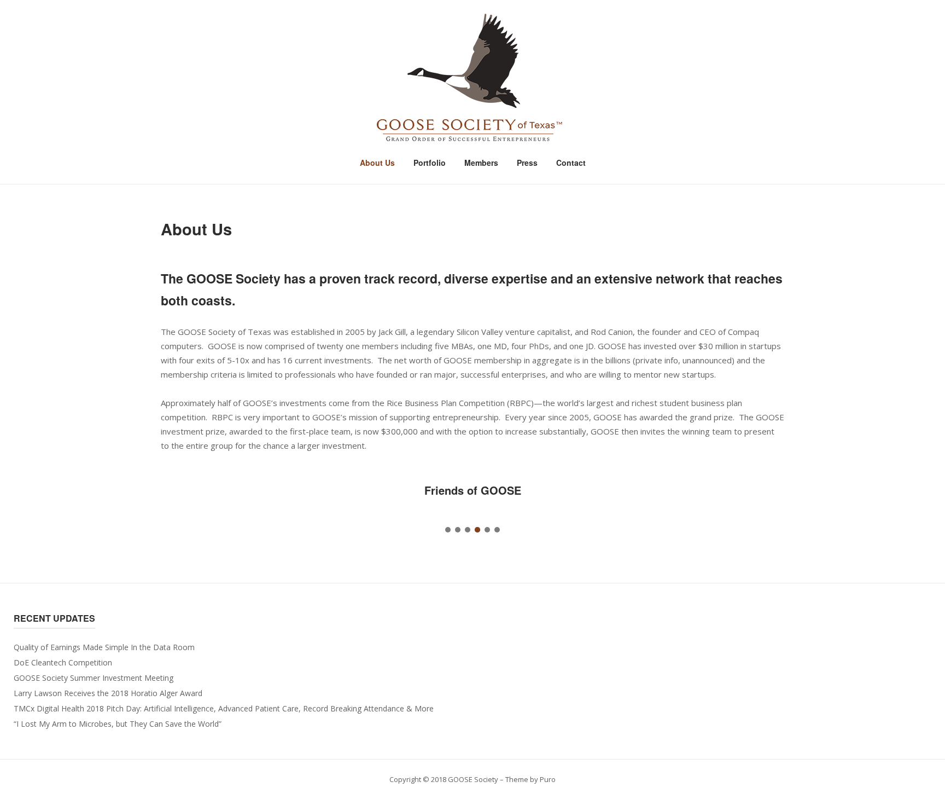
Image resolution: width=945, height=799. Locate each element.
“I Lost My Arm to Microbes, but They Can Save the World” (117, 724)
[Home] (472, 78)
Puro (548, 779)
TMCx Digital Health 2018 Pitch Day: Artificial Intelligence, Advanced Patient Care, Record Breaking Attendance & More (224, 708)
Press (527, 162)
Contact (571, 162)
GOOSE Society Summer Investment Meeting (93, 678)
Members (481, 162)
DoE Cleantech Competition (63, 662)
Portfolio (429, 162)
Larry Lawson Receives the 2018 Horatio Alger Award (108, 693)
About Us (377, 162)
